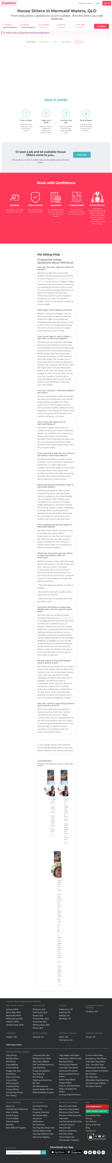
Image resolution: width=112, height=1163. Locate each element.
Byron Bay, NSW (13, 1012)
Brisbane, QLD (39, 1009)
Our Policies (91, 1121)
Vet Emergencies (66, 1137)
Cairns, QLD (38, 1028)
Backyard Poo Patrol (42, 1058)
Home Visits (11, 1080)
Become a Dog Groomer (70, 1115)
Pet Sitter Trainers (94, 1086)
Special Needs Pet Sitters (97, 1071)
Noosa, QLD (38, 1015)
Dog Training (38, 1074)
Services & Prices (40, 1106)
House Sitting (12, 1068)
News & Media (12, 1121)
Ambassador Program (69, 1140)
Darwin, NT (91, 1037)
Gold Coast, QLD (40, 1012)
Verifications (38, 1121)
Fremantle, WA (66, 1040)
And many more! (14, 1045)
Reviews (9, 1125)
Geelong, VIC (65, 1012)
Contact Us (91, 1131)
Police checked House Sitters (69, 1075)
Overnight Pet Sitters (68, 1068)
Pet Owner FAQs (40, 1115)
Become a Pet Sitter (68, 1106)
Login (97, 3)
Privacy (89, 1118)
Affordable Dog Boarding (97, 1080)
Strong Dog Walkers (68, 1064)
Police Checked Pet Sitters (67, 1090)
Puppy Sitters (65, 1083)
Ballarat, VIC (64, 1015)
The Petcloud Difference (17, 1109)
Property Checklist (41, 1112)
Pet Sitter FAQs (66, 1134)
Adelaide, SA (38, 1037)
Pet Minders (91, 1074)
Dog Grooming (13, 1077)
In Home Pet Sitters (94, 1055)
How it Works (12, 1112)
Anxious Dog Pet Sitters (69, 1095)
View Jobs (63, 1118)
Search (103, 26)
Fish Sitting (11, 1095)
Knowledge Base (93, 1115)
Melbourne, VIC (66, 1009)
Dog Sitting (11, 1055)
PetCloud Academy (68, 1131)
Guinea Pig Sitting (14, 1092)
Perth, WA (63, 1037)
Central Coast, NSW (15, 1025)
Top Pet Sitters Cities (42, 1131)
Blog (88, 1128)
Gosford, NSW (12, 1022)
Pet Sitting (11, 1061)
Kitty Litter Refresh (41, 1061)
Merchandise (65, 1128)
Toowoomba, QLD (41, 1019)
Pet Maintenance (40, 1086)
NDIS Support (12, 1083)
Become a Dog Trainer (69, 1112)
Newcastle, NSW (13, 1015)
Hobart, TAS (11, 1037)
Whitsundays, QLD (41, 1025)
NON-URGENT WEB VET (97, 1111)
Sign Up (107, 3)
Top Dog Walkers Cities (43, 1134)
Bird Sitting (38, 1077)
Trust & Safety (12, 1118)
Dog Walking (12, 1064)
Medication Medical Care (70, 1058)
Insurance (37, 1118)
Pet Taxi (36, 1083)
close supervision (66, 618)
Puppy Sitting (12, 1089)
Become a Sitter (85, 3)
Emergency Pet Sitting (96, 1058)
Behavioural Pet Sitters (96, 1068)
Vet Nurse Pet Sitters (68, 1071)
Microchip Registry (41, 1137)
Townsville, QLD (40, 1022)
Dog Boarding (12, 1086)
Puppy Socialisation (42, 1071)
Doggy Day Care (13, 1071)
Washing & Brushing (42, 1080)
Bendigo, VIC (65, 1019)
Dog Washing (39, 1068)
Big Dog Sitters (66, 1061)
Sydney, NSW (12, 1009)
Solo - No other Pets (95, 1064)
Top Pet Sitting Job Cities (70, 1121)
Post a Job (82, 155)
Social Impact (12, 1115)
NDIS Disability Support (43, 1092)
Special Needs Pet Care (43, 1089)
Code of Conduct (66, 1125)
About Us (10, 1106)
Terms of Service (93, 1125)
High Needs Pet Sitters (69, 1055)
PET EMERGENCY (94, 1107)
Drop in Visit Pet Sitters (69, 1086)
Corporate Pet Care (41, 1055)
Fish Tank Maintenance (43, 1064)
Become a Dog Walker (69, 1109)
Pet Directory (39, 1125)
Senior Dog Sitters (67, 1080)
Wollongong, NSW (14, 1019)
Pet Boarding (12, 1058)
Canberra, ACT (92, 1011)
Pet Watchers (92, 1077)
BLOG (103, 1152)
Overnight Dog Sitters (96, 1061)
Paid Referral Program (16, 1128)
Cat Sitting (11, 1074)
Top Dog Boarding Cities (44, 1128)
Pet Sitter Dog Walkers (96, 1083)
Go (44, 1152)
